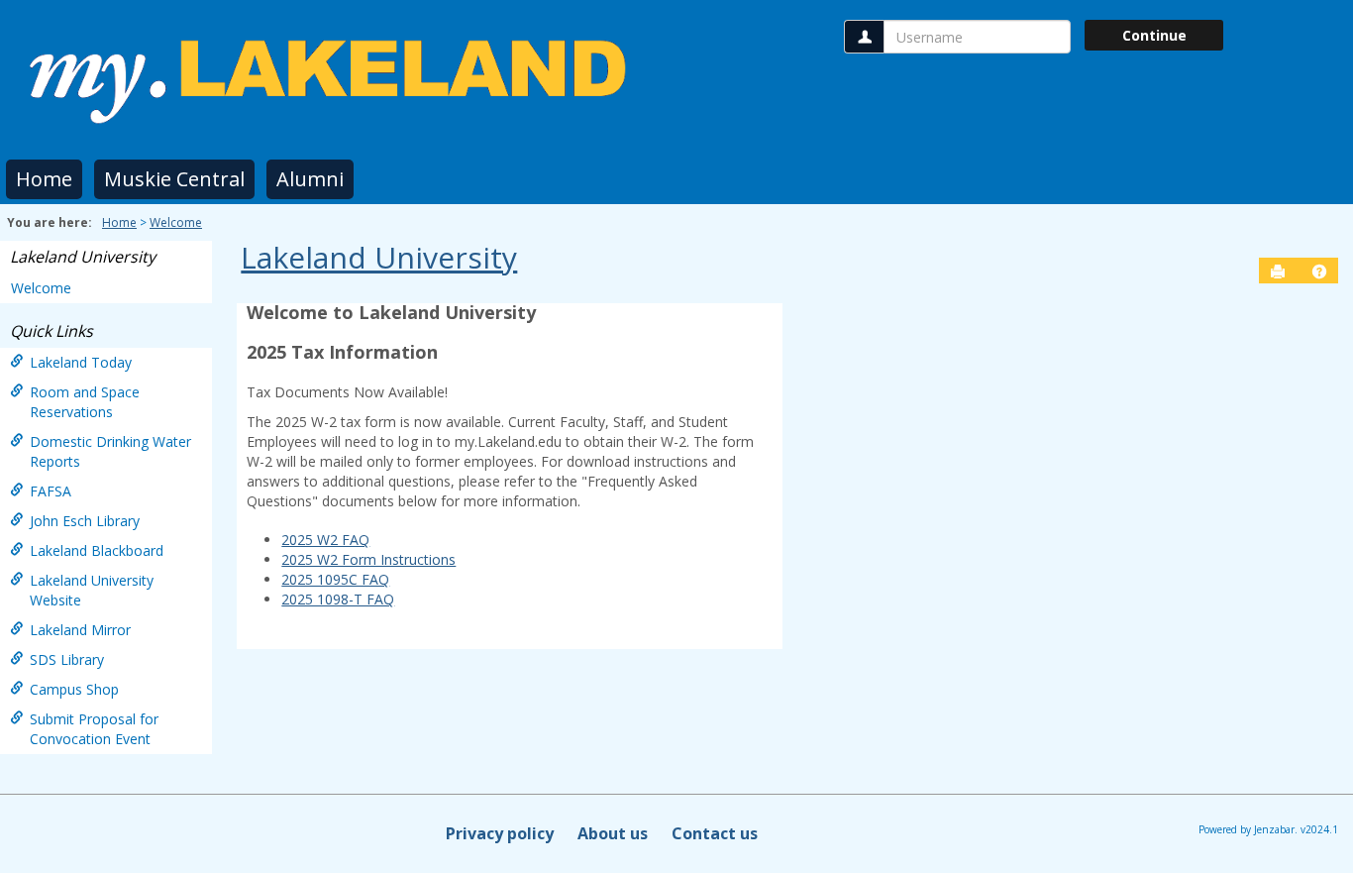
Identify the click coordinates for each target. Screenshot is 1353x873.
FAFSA (50, 491)
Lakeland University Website (92, 590)
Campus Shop (74, 689)
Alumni (310, 178)
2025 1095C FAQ (335, 579)
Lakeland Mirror (80, 629)
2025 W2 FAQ (325, 539)
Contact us (715, 833)
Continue (1154, 35)
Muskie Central (174, 178)
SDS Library (67, 659)
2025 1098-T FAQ (337, 599)
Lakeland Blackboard (96, 550)
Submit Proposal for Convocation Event (94, 728)
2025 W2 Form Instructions (368, 559)
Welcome (176, 222)
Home (44, 178)
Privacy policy (500, 833)
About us (612, 833)
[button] (1319, 271)
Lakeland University (83, 257)
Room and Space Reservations (85, 401)
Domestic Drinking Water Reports (110, 451)
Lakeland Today (81, 362)
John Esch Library (85, 520)
